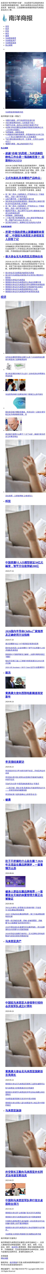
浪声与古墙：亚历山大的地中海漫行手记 (22, 125)
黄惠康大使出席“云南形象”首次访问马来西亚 (23, 1213)
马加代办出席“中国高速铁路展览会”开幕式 (22, 784)
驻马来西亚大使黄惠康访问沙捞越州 (19, 1088)
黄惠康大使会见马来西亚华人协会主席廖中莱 (23, 282)
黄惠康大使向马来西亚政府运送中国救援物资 (23, 1217)
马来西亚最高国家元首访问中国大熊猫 (20, 1099)
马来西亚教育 (10, 38)
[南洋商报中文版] (17, 22)
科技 (7, 31)
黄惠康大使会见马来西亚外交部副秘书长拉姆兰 (24, 287)
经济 (7, 29)
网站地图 (4, 1258)
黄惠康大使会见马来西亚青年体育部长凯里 (22, 292)
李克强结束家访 (14, 761)
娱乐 (7, 33)
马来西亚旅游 (10, 43)
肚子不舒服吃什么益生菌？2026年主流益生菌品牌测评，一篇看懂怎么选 (24, 865)
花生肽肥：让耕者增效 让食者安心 (19, 496)
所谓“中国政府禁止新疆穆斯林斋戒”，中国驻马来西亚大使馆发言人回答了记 (24, 235)
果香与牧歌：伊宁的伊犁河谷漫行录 (20, 120)
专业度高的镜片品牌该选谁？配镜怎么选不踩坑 (24, 394)
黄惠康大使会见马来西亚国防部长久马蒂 (21, 289)
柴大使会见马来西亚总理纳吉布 (24, 256)
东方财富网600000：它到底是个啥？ (20, 123)
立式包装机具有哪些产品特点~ (23, 178)
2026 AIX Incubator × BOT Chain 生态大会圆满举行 (25, 667)
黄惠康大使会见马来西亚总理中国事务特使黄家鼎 (25, 284)
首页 (7, 26)
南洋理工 (15, 1247)
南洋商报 (13, 1262)
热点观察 (9, 45)
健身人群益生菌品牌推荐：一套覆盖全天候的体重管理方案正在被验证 (24, 895)
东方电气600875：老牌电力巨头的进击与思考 (23, 222)
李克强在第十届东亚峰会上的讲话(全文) (21, 794)
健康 (7, 36)
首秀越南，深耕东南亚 (15, 132)
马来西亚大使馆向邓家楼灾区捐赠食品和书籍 (23, 1234)
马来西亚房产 (10, 40)
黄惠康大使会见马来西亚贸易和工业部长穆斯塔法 (25, 1084)
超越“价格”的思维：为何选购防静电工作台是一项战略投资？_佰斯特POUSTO (24, 157)
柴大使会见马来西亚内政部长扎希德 (19, 273)
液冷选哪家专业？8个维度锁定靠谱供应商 (21, 644)
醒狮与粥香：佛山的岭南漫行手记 (19, 144)
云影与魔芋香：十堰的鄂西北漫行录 (19, 199)
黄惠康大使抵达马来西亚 (15, 280)
